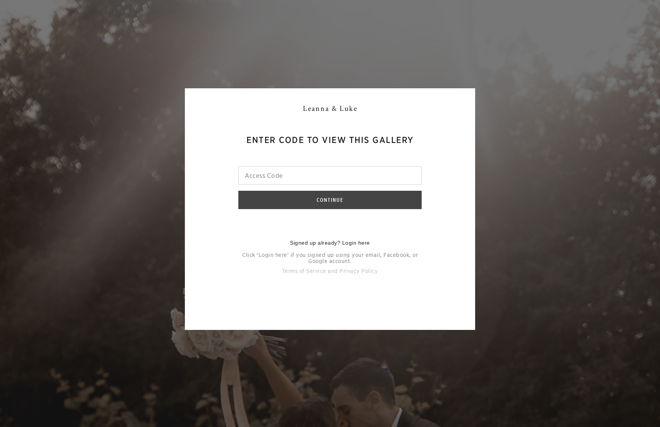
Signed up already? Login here (330, 243)
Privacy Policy (359, 271)
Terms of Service (304, 271)
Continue (330, 200)
